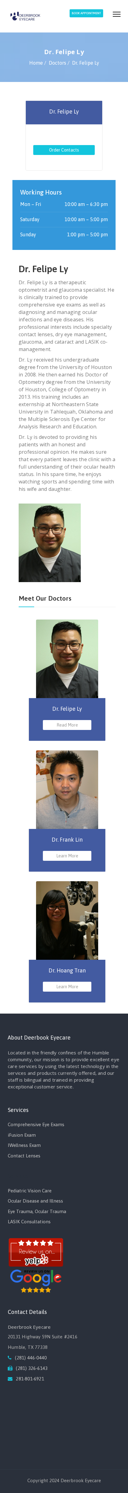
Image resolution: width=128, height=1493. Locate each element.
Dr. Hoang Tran (67, 970)
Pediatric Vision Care (30, 1190)
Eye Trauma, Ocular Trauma (37, 1211)
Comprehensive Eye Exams (36, 1124)
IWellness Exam (24, 1145)
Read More (67, 725)
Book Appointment (86, 13)
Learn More (67, 855)
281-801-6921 (30, 1378)
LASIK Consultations (29, 1221)
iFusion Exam (22, 1135)
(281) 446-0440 (31, 1357)
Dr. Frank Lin (67, 839)
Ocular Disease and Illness (35, 1200)
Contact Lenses (24, 1155)
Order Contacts (64, 150)
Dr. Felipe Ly (64, 111)
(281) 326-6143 (32, 1368)
